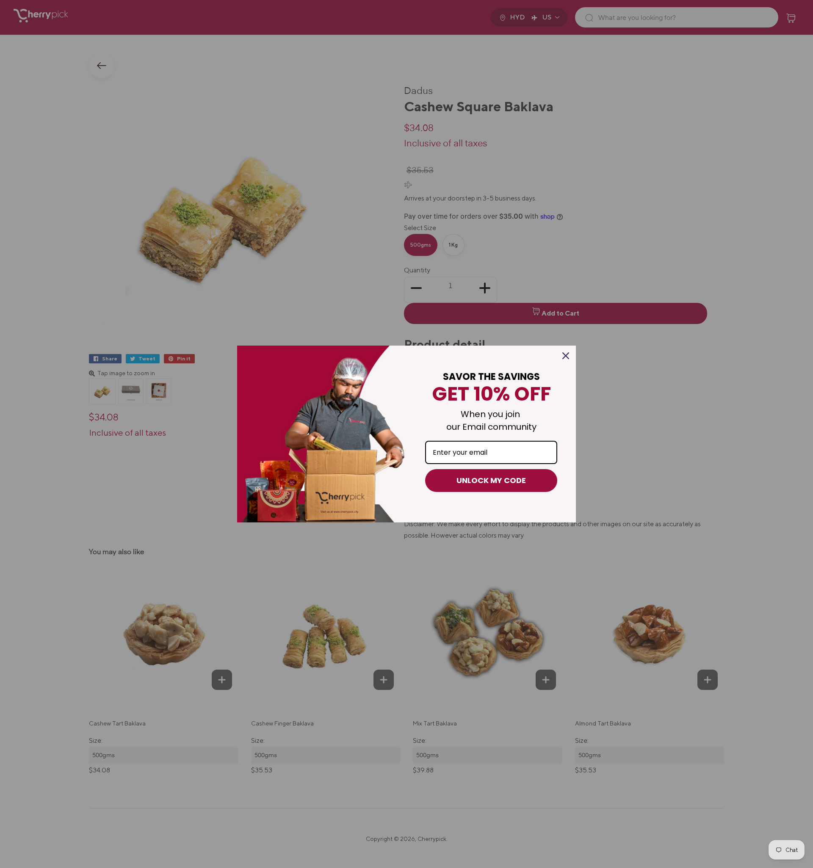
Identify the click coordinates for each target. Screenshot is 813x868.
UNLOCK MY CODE (491, 480)
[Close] (566, 356)
